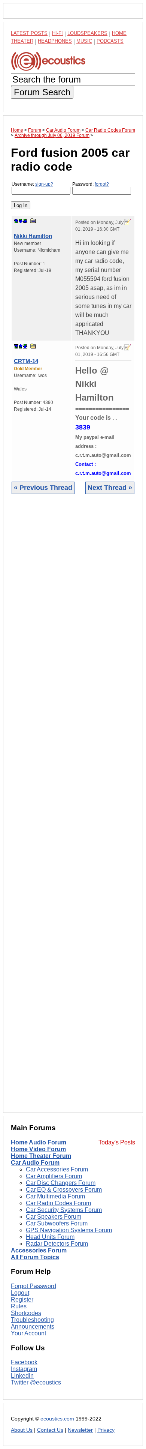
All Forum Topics (35, 1257)
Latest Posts (29, 33)
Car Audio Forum (35, 1162)
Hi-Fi (57, 33)
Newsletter (80, 1430)
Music (84, 41)
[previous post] (20, 346)
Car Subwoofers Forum (57, 1223)
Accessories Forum (39, 1250)
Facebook (24, 1362)
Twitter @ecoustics (36, 1382)
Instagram (24, 1369)
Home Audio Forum (38, 1142)
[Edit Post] (127, 222)
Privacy (106, 1430)
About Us (22, 1430)
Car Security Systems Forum (64, 1210)
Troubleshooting (32, 1320)
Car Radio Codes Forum (58, 1203)
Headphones (55, 41)
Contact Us (50, 1430)
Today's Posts (116, 1142)
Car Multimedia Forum (55, 1196)
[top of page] (16, 221)
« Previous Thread (43, 487)
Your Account (28, 1333)
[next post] (20, 221)
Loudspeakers (87, 33)
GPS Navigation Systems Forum (69, 1230)
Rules (19, 1306)
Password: (90, 184)
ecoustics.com (57, 1419)
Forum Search (42, 92)
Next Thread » (110, 487)
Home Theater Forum (41, 1156)
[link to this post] (33, 220)
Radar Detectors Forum (57, 1243)
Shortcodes (26, 1313)
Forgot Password (33, 1286)
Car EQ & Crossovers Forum (64, 1189)
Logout (20, 1293)
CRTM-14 (26, 361)
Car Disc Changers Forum (60, 1183)
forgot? (102, 184)
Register (22, 1299)
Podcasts (110, 41)
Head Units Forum (50, 1237)
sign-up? (44, 184)
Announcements (32, 1326)
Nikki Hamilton (33, 236)
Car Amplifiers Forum (54, 1176)
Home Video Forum (38, 1149)
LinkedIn (22, 1375)
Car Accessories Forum (57, 1169)
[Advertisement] (73, 809)
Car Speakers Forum (53, 1216)
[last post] (25, 221)
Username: (32, 184)
